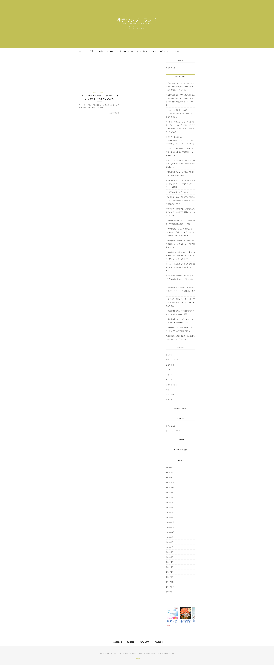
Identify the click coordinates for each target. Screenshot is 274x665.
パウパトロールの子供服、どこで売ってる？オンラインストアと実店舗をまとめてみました (180, 212)
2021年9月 (169, 492)
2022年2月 (169, 477)
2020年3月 (169, 567)
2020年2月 (169, 572)
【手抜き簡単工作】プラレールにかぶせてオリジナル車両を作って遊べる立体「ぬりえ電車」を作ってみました (180, 86)
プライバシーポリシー (174, 431)
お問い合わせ (171, 426)
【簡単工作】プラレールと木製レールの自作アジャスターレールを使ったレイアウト (180, 290)
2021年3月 (169, 507)
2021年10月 (170, 487)
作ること (113, 51)
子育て (92, 51)
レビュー (170, 51)
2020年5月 (169, 557)
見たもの (123, 51)
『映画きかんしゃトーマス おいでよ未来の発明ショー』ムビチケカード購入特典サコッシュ (180, 243)
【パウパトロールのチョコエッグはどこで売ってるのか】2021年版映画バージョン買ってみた (180, 151)
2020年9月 (169, 537)
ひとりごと (135, 51)
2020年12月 (170, 522)
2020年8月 (169, 542)
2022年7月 (169, 472)
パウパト (180, 51)
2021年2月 (169, 512)
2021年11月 (170, 482)
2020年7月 (169, 547)
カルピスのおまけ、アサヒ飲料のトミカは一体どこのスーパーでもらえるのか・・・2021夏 (180, 183)
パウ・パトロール (172, 359)
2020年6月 (169, 552)
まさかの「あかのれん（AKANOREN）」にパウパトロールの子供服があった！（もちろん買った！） (180, 140)
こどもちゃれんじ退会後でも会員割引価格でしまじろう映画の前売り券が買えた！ (180, 267)
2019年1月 (169, 592)
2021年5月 (169, 502)
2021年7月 (169, 497)
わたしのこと (171, 67)
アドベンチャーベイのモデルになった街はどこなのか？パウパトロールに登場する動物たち (180, 163)
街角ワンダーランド (137, 20)
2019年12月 (170, 582)
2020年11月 (170, 527)
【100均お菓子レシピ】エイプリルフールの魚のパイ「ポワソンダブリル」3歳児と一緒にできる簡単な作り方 (180, 232)
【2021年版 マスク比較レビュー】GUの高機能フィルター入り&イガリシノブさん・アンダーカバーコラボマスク (180, 255)
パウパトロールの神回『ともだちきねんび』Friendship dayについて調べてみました (180, 278)
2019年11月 (170, 587)
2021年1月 (169, 517)
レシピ (160, 51)
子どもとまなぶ (148, 51)
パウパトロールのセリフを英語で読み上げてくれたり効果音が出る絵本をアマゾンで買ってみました (180, 200)
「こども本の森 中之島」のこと (177, 192)
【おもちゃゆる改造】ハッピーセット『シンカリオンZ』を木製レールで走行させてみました (180, 113)
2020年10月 (170, 532)
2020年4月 (169, 562)
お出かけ (102, 51)
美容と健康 (170, 394)
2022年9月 (169, 467)
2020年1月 (169, 577)
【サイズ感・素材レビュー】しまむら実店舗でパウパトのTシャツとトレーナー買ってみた (180, 302)
